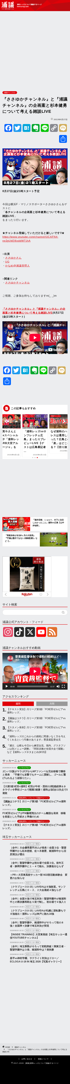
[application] (35, 671)
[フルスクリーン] (63, 686)
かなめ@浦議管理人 (17, 265)
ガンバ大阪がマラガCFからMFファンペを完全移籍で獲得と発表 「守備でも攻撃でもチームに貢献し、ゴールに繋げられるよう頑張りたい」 (34, 774)
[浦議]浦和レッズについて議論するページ (22, 5)
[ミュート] (58, 686)
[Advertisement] (35, 50)
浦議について (43, 1059)
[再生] (6, 686)
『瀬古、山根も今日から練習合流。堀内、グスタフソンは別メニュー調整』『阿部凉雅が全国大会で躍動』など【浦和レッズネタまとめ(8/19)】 (36, 749)
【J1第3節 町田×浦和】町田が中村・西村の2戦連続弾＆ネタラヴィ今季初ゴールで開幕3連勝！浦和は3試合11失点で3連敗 (35, 789)
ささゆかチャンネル (17, 282)
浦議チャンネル (9, 92)
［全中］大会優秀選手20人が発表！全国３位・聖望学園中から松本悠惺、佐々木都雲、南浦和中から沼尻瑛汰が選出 (38, 851)
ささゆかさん (13, 257)
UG (7, 261)
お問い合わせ (26, 1059)
